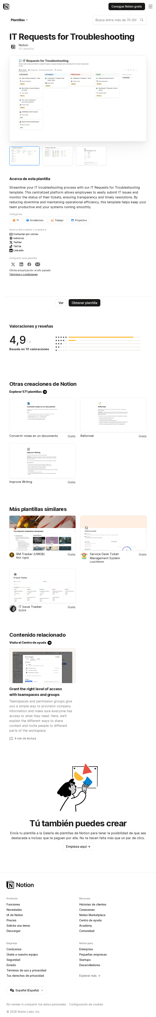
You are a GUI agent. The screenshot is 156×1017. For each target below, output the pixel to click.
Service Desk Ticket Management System (105, 556)
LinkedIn (18, 250)
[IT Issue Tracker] (42, 585)
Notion (23, 45)
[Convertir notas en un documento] (42, 414)
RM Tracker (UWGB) (30, 554)
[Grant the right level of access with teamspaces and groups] (42, 665)
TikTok (17, 246)
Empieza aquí (78, 846)
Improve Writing (20, 482)
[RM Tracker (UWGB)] (42, 533)
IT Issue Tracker (30, 607)
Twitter (17, 242)
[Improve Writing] (42, 460)
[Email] (37, 264)
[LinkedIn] (21, 264)
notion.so (18, 238)
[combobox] (120, 19)
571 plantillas (26, 48)
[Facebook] (29, 264)
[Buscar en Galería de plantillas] (142, 20)
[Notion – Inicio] (6, 6)
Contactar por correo (25, 234)
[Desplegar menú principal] (150, 6)
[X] (13, 264)
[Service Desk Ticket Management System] (113, 533)
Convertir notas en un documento (33, 436)
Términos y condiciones (23, 274)
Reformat (87, 436)
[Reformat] (113, 414)
